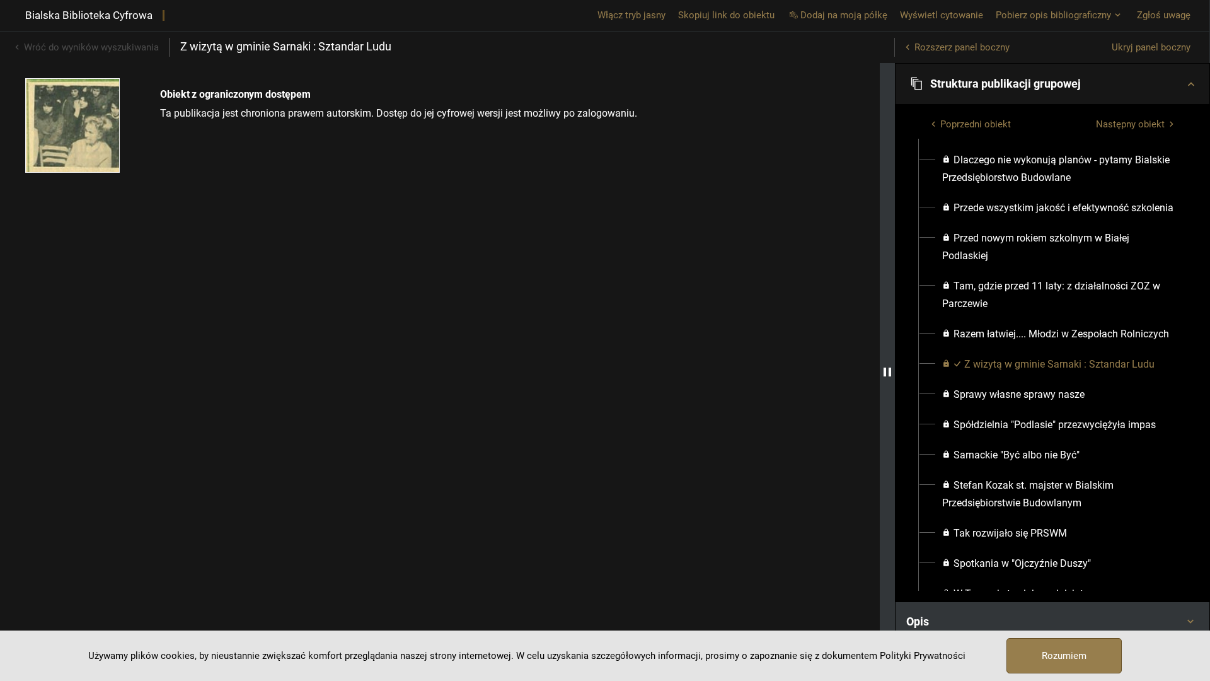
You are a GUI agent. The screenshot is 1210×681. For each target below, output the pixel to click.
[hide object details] (887, 372)
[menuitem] (1059, 169)
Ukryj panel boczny (1151, 47)
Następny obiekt (1130, 124)
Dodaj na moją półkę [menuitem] (843, 15)
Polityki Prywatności (922, 655)
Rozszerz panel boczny (962, 47)
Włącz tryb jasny (631, 15)
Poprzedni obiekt (975, 124)
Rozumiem (1064, 655)
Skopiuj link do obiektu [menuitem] (726, 15)
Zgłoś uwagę (1163, 15)
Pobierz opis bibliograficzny (1053, 15)
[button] (1052, 84)
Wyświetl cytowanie (941, 15)
